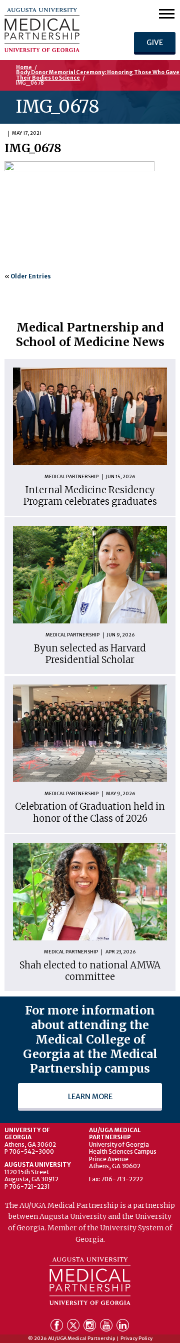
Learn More (90, 1096)
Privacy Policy (136, 1338)
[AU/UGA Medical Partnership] (57, 30)
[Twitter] (74, 1327)
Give (154, 42)
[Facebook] (58, 1327)
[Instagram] (90, 1327)
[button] (167, 13)
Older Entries (30, 276)
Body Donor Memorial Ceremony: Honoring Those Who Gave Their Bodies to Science (98, 75)
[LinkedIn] (123, 1327)
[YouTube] (107, 1327)
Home (24, 67)
